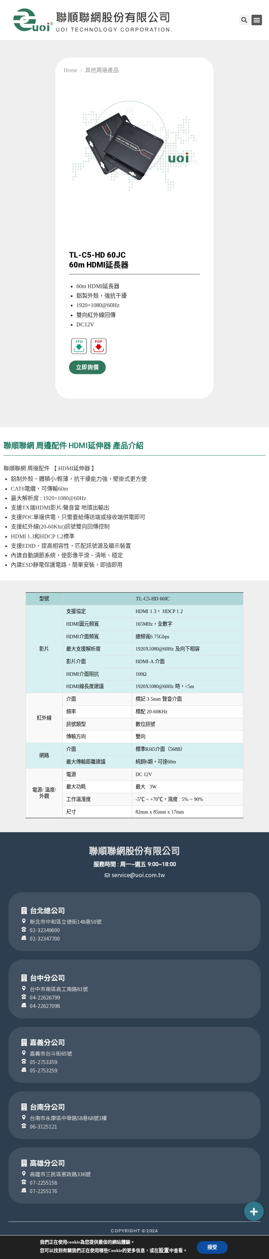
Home (70, 70)
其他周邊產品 (102, 70)
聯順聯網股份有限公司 (134, 851)
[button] (256, 20)
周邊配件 (38, 468)
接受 (212, 1247)
